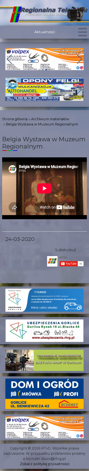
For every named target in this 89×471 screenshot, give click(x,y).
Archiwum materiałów (50, 119)
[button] (39, 70)
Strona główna (14, 119)
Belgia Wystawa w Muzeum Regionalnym (42, 124)
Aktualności (44, 32)
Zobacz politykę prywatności (44, 464)
